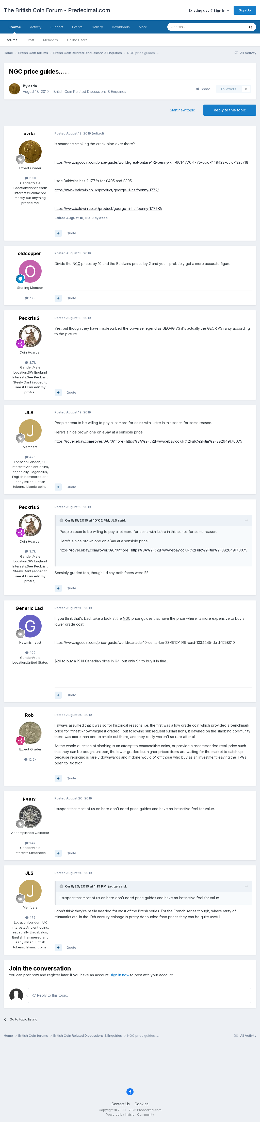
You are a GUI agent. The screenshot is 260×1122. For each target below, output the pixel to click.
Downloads (121, 27)
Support (57, 27)
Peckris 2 (29, 318)
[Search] (250, 27)
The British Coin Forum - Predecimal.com (57, 10)
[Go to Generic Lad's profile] (30, 626)
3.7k (32, 362)
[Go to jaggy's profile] (30, 816)
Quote (71, 233)
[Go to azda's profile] (14, 88)
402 (32, 652)
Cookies (142, 1104)
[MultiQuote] (58, 233)
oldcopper (29, 253)
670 (32, 298)
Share (204, 89)
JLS (29, 412)
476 (32, 457)
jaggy (29, 798)
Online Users (77, 40)
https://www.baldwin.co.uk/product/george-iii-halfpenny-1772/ (107, 190)
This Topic (230, 27)
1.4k (31, 843)
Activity (35, 27)
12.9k (31, 759)
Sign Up (245, 10)
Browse (14, 27)
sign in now (119, 975)
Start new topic (182, 110)
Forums (11, 40)
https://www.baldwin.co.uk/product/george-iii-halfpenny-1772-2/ (108, 208)
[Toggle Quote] (62, 520)
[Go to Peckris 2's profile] (30, 336)
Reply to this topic (230, 110)
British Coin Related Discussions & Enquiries (90, 91)
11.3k (32, 178)
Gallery (97, 27)
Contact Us (120, 1104)
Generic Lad (29, 608)
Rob (29, 715)
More (143, 27)
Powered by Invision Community (130, 1114)
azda (32, 86)
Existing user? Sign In (207, 10)
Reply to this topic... (52, 995)
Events (77, 27)
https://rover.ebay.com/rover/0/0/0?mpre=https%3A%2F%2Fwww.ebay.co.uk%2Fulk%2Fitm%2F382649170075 (148, 441)
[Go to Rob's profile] (30, 733)
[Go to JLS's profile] (30, 430)
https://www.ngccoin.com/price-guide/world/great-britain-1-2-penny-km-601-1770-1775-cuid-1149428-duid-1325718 (151, 162)
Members (50, 40)
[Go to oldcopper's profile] (30, 271)
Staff (30, 40)
